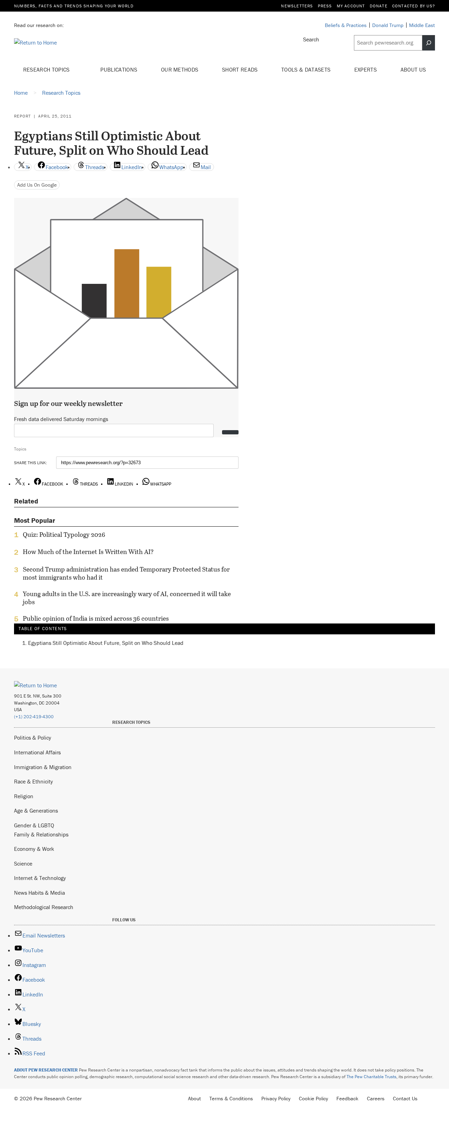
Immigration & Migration (43, 766)
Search (311, 39)
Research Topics (47, 69)
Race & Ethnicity (33, 781)
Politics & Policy (32, 737)
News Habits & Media (39, 892)
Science (23, 863)
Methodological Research (43, 906)
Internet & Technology (40, 877)
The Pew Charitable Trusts (371, 1077)
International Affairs (37, 752)
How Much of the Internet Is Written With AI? (88, 552)
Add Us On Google (37, 184)
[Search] (428, 43)
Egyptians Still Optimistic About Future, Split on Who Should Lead (105, 642)
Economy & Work (34, 848)
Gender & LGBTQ (34, 825)
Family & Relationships (41, 834)
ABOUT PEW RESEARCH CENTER (46, 1070)
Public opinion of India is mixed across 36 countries (96, 618)
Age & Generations (36, 810)
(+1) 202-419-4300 (34, 717)
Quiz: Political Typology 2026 (64, 535)
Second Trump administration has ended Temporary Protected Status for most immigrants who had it (126, 573)
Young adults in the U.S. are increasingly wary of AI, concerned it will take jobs (127, 598)
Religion (23, 796)
